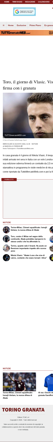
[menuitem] (3, 25)
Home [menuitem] (11, 25)
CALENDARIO (43, 2)
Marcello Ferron (13, 146)
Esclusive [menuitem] (21, 25)
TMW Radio (17, 2)
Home (6, 2)
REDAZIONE (30, 2)
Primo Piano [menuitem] (35, 25)
